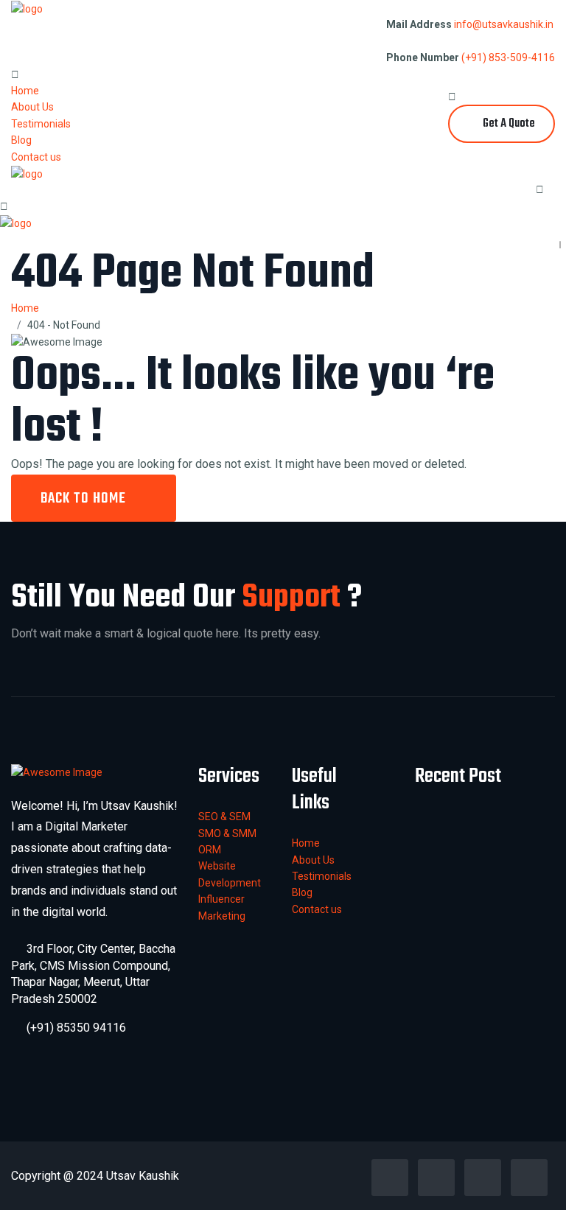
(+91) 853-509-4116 (508, 57)
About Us (32, 107)
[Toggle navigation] (545, 177)
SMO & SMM (227, 833)
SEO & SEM (224, 816)
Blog (21, 140)
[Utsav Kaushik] (27, 8)
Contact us (36, 157)
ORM (209, 850)
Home (25, 91)
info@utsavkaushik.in (503, 24)
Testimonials (41, 124)
